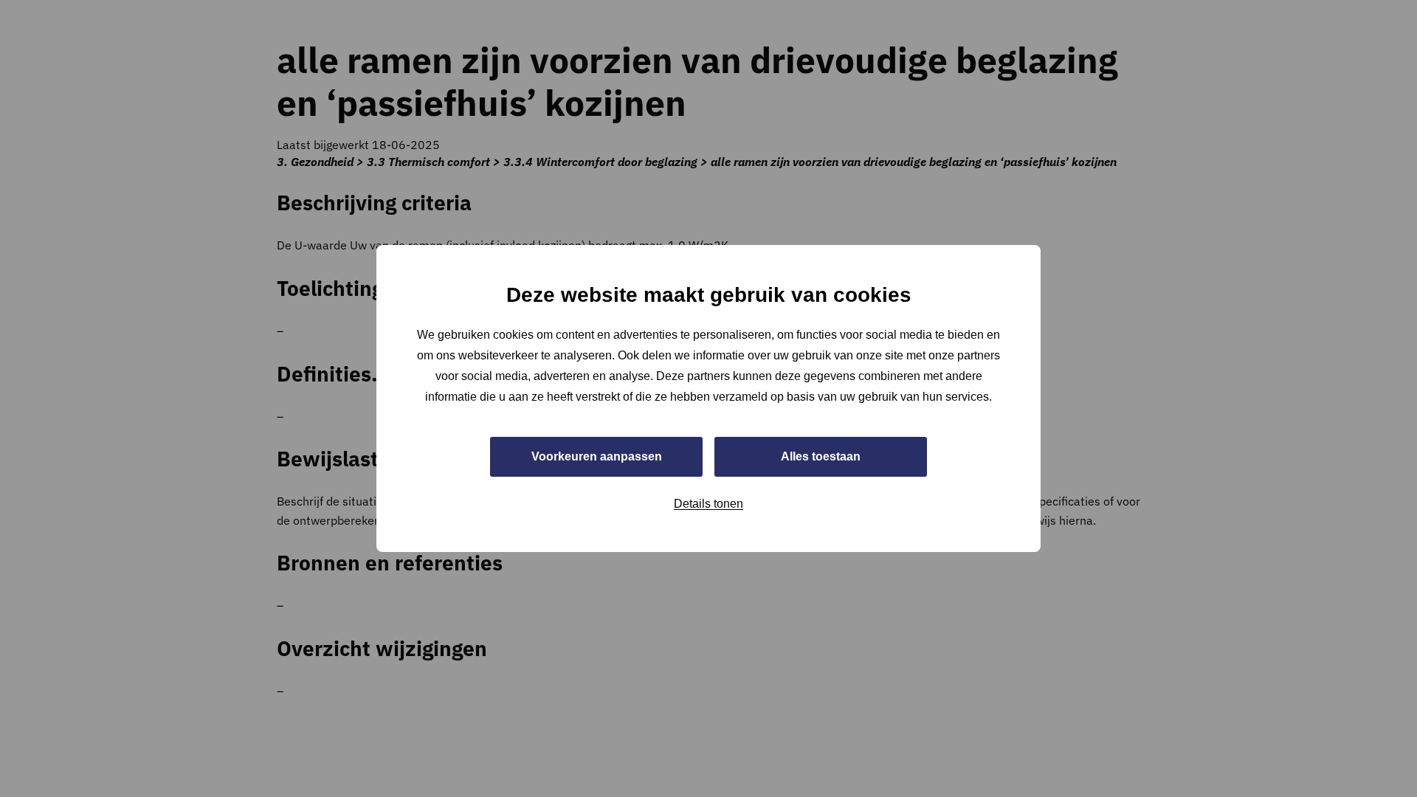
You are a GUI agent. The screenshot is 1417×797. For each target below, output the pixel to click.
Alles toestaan (821, 456)
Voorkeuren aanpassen (596, 456)
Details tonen (708, 503)
